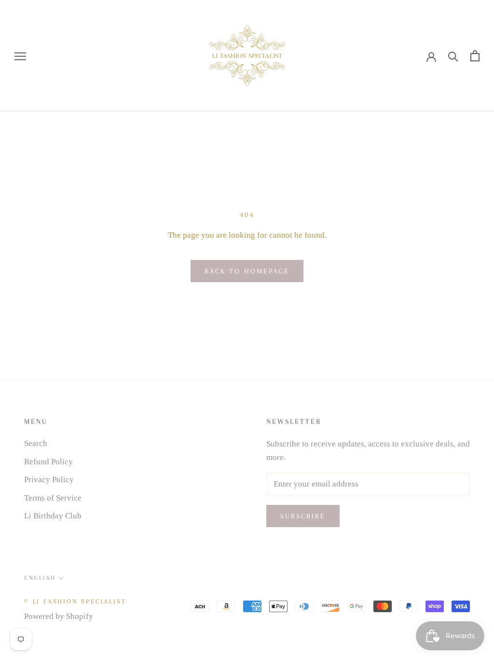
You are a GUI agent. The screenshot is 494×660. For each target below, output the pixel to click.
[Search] (453, 56)
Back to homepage (247, 271)
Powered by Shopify (58, 616)
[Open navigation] (20, 55)
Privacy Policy (49, 479)
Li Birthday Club (53, 515)
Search (35, 443)
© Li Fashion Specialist (75, 601)
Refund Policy (48, 461)
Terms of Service (53, 497)
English (39, 577)
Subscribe (303, 516)
